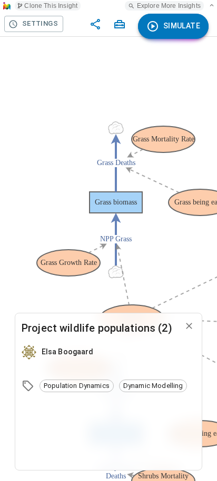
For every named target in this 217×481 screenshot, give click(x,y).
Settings (40, 23)
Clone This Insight (50, 5)
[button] (77, 386)
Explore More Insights (169, 5)
